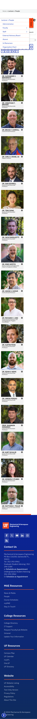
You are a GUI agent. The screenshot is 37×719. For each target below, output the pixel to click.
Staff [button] (4, 32)
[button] (12, 69)
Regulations (9, 696)
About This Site (10, 700)
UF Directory (9, 666)
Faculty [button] (5, 28)
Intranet (7, 633)
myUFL (7, 660)
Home (4, 11)
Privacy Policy (9, 693)
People (7, 596)
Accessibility (9, 686)
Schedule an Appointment (17, 569)
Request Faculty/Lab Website (15, 630)
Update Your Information (14, 636)
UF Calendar (9, 656)
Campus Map (9, 653)
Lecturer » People (7, 20)
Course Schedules (11, 600)
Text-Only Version (11, 690)
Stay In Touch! (9, 606)
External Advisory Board (11, 35)
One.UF (7, 663)
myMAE (7, 603)
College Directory (11, 623)
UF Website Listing (11, 683)
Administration (8, 24)
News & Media (10, 593)
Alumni (5, 39)
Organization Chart (9, 47)
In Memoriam (8, 43)
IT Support (8, 626)
